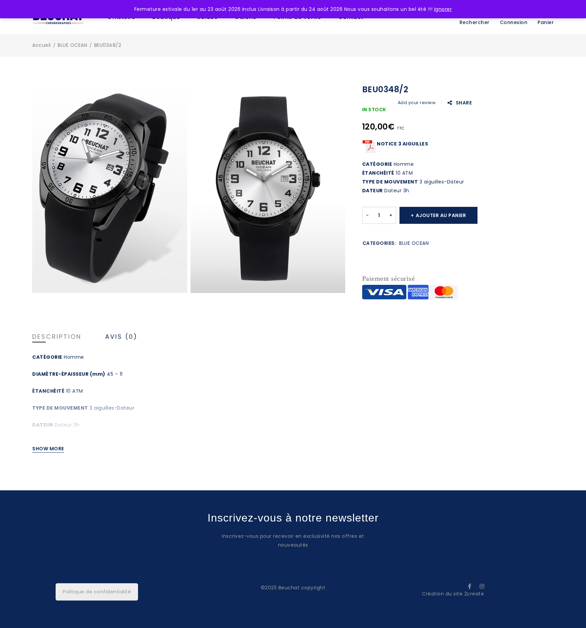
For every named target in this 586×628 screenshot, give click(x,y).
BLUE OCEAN (72, 45)
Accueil (41, 45)
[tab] (56, 336)
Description (56, 336)
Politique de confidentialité (97, 591)
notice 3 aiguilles (402, 143)
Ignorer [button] (443, 9)
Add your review (417, 102)
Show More (48, 448)
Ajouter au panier (441, 215)
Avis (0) (121, 336)
